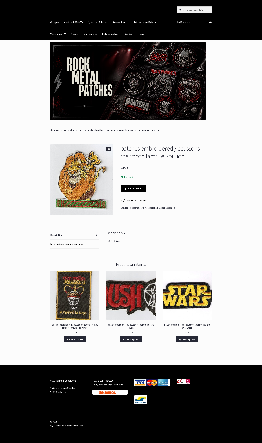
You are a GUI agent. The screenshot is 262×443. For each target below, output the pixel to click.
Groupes (54, 22)
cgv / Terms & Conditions (63, 380)
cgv (52, 425)
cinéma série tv (70, 130)
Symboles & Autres (98, 22)
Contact (129, 33)
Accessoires (119, 22)
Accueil (74, 33)
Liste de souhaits (111, 33)
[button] (108, 149)
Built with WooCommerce (69, 425)
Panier (142, 33)
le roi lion (99, 130)
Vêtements (56, 33)
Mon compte (90, 33)
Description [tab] (56, 235)
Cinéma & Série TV (73, 22)
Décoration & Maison (145, 22)
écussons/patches (156, 207)
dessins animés (86, 130)
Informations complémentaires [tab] (67, 243)
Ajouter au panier (133, 188)
